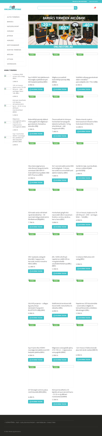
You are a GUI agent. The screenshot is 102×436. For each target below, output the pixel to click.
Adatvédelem (41, 422)
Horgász (10, 31)
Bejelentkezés (93, 1)
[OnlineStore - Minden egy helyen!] (12, 8)
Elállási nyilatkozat (28, 422)
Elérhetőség (10, 422)
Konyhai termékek (14, 50)
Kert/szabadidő (13, 45)
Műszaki (10, 54)
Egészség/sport (13, 26)
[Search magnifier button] (75, 8)
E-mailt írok (51, 422)
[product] (7, 78)
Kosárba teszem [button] (36, 89)
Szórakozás (11, 64)
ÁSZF (17, 422)
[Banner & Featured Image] (63, 32)
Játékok (10, 36)
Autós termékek (13, 17)
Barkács (10, 22)
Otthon (10, 59)
